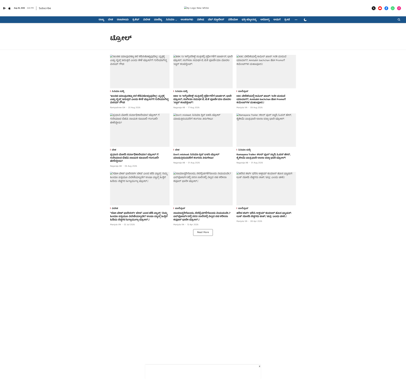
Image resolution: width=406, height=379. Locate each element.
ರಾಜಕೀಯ (123, 20)
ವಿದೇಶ (146, 20)
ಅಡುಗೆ (277, 20)
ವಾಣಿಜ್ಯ (158, 20)
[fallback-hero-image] (140, 71)
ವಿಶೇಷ (200, 20)
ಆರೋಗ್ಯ (265, 20)
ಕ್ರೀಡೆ (287, 20)
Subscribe (45, 8)
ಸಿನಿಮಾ (170, 20)
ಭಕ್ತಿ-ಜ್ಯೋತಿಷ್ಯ (249, 20)
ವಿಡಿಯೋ (233, 20)
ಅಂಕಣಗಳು (187, 20)
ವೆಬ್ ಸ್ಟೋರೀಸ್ (216, 20)
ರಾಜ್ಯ (101, 20)
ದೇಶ (110, 20)
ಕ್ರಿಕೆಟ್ (135, 20)
